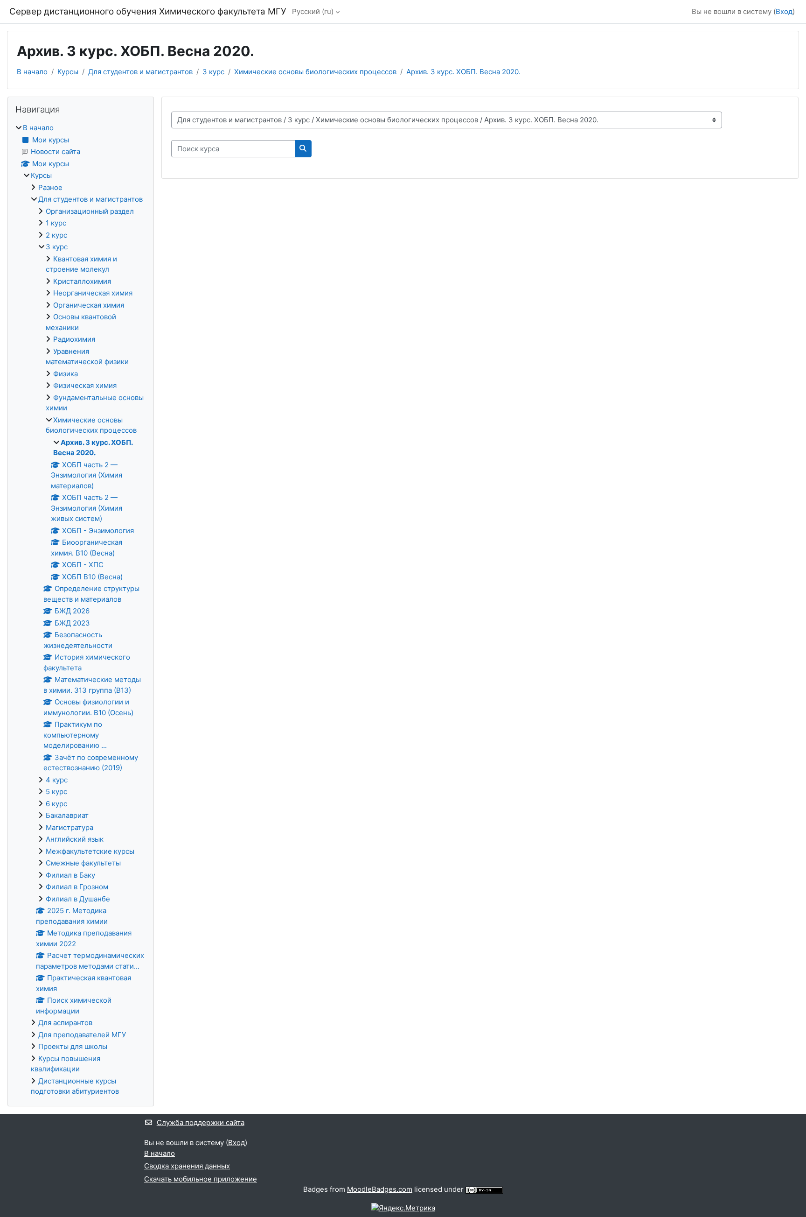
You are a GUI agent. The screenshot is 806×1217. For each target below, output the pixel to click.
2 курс (56, 235)
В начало (32, 71)
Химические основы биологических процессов (315, 71)
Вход (784, 11)
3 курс (213, 71)
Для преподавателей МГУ (82, 1034)
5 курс (56, 791)
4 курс (57, 779)
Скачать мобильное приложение (200, 1179)
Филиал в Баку (70, 875)
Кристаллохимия (82, 281)
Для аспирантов (65, 1022)
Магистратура (69, 827)
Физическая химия (85, 385)
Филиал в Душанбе (78, 898)
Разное (50, 187)
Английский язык (75, 839)
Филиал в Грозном (77, 886)
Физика (65, 373)
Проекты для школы (72, 1046)
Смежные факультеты (83, 862)
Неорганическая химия (92, 292)
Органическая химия (88, 305)
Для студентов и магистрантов (140, 71)
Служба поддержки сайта (200, 1122)
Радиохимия (74, 339)
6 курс (56, 803)
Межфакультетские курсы (90, 851)
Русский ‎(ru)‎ (313, 11)
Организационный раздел (90, 211)
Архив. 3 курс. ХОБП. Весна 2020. (463, 71)
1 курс (56, 222)
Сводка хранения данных (187, 1165)
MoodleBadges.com (379, 1189)
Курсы (67, 71)
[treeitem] (80, 610)
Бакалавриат (67, 815)
